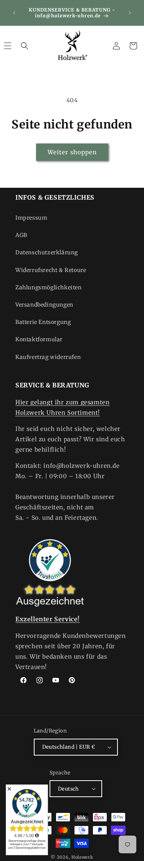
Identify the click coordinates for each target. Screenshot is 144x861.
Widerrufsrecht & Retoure (50, 270)
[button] (24, 45)
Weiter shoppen (72, 152)
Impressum (31, 217)
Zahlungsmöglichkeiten (48, 287)
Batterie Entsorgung (43, 322)
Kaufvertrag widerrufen (48, 357)
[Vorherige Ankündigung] (14, 12)
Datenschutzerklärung (46, 252)
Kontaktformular (39, 339)
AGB (21, 235)
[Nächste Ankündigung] (129, 12)
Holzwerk (82, 857)
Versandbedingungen (44, 304)
